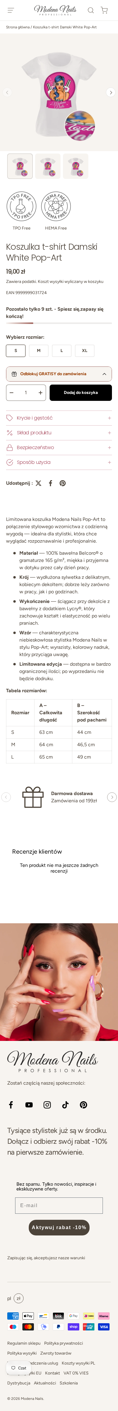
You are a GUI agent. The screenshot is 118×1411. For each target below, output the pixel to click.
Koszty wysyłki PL (78, 1363)
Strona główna (18, 27)
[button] (90, 10)
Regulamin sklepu (24, 1343)
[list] (59, 92)
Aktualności (45, 1383)
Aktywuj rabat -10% (59, 1227)
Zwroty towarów (55, 1353)
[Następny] (111, 92)
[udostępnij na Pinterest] (63, 483)
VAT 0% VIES (76, 1373)
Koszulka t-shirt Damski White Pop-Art (65, 27)
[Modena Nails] (59, 982)
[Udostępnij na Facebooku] (50, 483)
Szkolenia (69, 1383)
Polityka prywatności (63, 1343)
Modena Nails (32, 1399)
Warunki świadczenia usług (32, 1363)
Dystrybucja (18, 1383)
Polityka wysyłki (22, 1353)
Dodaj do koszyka (81, 392)
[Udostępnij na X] (38, 483)
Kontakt (52, 1373)
